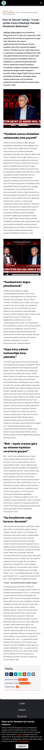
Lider (10, 11)
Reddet (19, 734)
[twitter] (11, 674)
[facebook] (7, 674)
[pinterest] (24, 674)
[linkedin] (15, 674)
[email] (33, 674)
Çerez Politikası (23, 741)
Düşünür (22, 716)
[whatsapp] (20, 674)
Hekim (22, 709)
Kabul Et (22, 746)
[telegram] (29, 674)
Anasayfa (5, 11)
